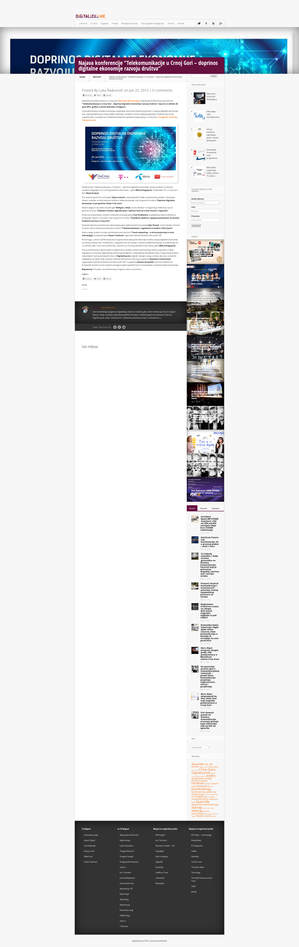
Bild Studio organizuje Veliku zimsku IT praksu (212, 171)
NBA (192, 797)
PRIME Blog (125, 915)
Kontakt (181, 23)
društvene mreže (201, 778)
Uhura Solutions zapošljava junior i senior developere (212, 135)
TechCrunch (196, 862)
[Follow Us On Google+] (220, 23)
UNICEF (213, 816)
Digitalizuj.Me (200, 773)
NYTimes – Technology (201, 835)
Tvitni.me (124, 926)
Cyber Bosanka (126, 845)
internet (210, 786)
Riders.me (88, 856)
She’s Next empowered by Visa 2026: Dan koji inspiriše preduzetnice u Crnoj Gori (205, 442)
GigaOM (159, 862)
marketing (197, 794)
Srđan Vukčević (90, 862)
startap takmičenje (208, 808)
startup (197, 810)
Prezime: (195, 216)
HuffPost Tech (161, 872)
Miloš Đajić (124, 894)
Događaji (104, 23)
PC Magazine (197, 845)
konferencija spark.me (203, 791)
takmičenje (197, 813)
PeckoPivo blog (126, 910)
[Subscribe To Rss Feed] (213, 23)
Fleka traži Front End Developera (211, 96)
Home (82, 77)
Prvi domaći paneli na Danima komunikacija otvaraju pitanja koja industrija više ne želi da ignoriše (204, 464)
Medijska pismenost (129, 23)
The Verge (195, 872)
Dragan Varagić (126, 856)
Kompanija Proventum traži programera (211, 153)
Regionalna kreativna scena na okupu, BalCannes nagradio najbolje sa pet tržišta (206, 347)
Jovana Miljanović (127, 878)
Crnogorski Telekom (167, 117)
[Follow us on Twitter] (199, 23)
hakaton (215, 783)
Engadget (159, 851)
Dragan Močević (127, 851)
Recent (192, 508)
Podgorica (200, 796)
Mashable (159, 883)
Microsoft (206, 794)
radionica (213, 799)
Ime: (193, 207)
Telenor (85, 120)
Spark (193, 802)
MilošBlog (124, 899)
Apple (202, 767)
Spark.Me (203, 802)
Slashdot (195, 856)
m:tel (93, 120)
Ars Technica (161, 840)
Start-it (123, 921)
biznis (206, 767)
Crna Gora (207, 769)
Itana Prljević (89, 840)
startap (196, 807)
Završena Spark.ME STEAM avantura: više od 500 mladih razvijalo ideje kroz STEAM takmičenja (206, 252)
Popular (203, 508)
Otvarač (170, 23)
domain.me (202, 776)
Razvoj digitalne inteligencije (152, 23)
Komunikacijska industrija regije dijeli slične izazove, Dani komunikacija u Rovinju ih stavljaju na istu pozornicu (206, 370)
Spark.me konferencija (204, 804)
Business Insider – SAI (165, 845)
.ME (206, 764)
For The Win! (125, 872)
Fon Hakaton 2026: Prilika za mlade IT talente (205, 491)
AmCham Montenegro (129, 100)
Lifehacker (160, 878)
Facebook (119, 327)
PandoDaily (196, 840)
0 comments (162, 90)
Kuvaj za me (89, 851)
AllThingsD (160, 835)
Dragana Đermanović (129, 862)
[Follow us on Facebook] (206, 23)
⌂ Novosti (83, 23)
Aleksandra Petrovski (129, 835)
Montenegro (214, 794)
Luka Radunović (111, 90)
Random (215, 508)
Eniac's (123, 867)
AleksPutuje (125, 840)
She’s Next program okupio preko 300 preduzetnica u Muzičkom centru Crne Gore (206, 395)
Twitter (124, 327)
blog (211, 766)
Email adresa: (197, 199)
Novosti (97, 77)
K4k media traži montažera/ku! (212, 114)
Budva (215, 767)
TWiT (193, 886)
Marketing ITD (126, 888)
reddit (193, 851)
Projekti (115, 23)
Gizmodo (159, 867)
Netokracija (125, 905)
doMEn (211, 776)
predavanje (210, 797)
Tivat (193, 816)
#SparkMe (197, 764)
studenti (206, 811)
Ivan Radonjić (90, 845)
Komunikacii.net (127, 883)
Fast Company (161, 856)
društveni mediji (199, 780)
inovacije (201, 786)
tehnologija (208, 814)
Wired (193, 891)
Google (115, 327)
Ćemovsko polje (91, 835)
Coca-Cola (195, 770)
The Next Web (197, 867)
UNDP (208, 816)
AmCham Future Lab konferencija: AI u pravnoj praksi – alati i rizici (205, 278)
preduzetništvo (199, 799)
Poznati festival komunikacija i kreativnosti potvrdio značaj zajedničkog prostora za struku (203, 323)
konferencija (201, 789)
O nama (94, 23)
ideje (193, 786)
